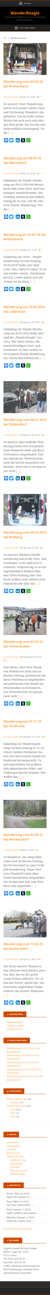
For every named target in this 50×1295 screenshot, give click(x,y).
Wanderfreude (15, 1156)
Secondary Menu (27, 27)
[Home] (5, 38)
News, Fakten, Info (17, 1099)
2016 (13, 1116)
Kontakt (11, 1149)
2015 (13, 1113)
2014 (13, 1109)
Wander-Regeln (19, 1170)
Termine (15, 1102)
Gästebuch (13, 1142)
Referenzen (13, 1153)
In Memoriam (14, 1029)
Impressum (13, 1146)
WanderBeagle (25, 13)
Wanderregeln (15, 1025)
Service (27, 3)
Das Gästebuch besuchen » (18, 1228)
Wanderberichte (16, 1106)
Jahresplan (16, 1163)
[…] (10, 132)
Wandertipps (14, 1022)
